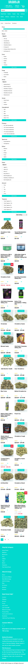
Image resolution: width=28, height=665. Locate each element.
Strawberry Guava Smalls (20, 459)
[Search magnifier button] (26, 10)
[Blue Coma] (7, 383)
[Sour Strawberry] (21, 361)
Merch (21, 16)
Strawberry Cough (20, 436)
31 (21, 236)
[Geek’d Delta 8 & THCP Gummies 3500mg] (7, 497)
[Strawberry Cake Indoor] (7, 224)
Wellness (7, 16)
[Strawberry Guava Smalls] (21, 451)
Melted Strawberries (20, 391)
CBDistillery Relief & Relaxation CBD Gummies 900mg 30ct (21, 256)
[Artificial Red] (7, 475)
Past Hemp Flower (6, 567)
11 (7, 328)
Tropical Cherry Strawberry (5, 459)
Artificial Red (4, 483)
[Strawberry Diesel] (21, 475)
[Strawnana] (7, 316)
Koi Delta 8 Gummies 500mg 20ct (20, 277)
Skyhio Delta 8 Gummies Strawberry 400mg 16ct (7, 438)
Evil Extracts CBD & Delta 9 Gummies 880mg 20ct (6, 256)
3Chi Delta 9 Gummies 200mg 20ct (21, 347)
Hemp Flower (3, 13)
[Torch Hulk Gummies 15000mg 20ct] (21, 224)
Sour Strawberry (19, 368)
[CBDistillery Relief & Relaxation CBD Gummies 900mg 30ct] (21, 247)
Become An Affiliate (7, 577)
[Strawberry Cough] (21, 428)
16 (7, 463)
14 (21, 351)
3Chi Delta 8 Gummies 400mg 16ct (7, 302)
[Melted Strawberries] (21, 383)
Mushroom (13, 16)
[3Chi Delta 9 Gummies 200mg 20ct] (21, 338)
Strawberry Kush (5, 277)
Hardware (23, 13)
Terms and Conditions (7, 613)
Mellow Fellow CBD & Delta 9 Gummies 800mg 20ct (6, 415)
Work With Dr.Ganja (6, 579)
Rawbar (9, 13)
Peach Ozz (18, 413)
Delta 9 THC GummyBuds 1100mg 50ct (20, 303)
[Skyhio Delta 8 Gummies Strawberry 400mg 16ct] (7, 428)
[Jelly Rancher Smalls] (7, 361)
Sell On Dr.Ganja (6, 581)
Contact (4, 597)
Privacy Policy (5, 611)
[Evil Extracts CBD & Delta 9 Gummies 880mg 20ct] (7, 247)
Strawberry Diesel (20, 483)
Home (2, 23)
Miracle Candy (5, 346)
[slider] (2, 29)
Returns (4, 601)
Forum (3, 603)
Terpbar (14, 13)
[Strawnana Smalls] (7, 522)
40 (21, 281)
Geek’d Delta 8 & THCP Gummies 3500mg (5, 507)
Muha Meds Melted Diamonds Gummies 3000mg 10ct (20, 507)
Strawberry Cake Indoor (5, 232)
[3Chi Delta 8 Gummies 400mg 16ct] (7, 293)
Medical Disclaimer (7, 637)
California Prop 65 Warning (8, 618)
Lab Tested (5, 605)
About (3, 574)
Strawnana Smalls (6, 530)
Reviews (4, 589)
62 (7, 306)
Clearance (3, 19)
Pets (18, 16)
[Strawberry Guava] (21, 316)
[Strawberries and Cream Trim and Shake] (21, 522)
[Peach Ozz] (21, 406)
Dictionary (4, 585)
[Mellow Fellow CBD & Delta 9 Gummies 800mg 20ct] (7, 406)
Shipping (4, 599)
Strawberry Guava (20, 324)
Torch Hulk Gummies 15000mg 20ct (20, 232)
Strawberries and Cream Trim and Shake (19, 531)
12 (21, 395)
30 (7, 281)
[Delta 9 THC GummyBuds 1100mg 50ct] (21, 293)
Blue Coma (4, 391)
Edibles (2, 16)
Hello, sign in (9, 5)
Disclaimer (4, 616)
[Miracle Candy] (7, 338)
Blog (3, 583)
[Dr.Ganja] (14, 2)
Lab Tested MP (5, 607)
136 (8, 259)
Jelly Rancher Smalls (6, 368)
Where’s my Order (6, 609)
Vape (18, 13)
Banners (4, 587)
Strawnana (4, 324)
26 (21, 259)
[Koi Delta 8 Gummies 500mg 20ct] (21, 269)
